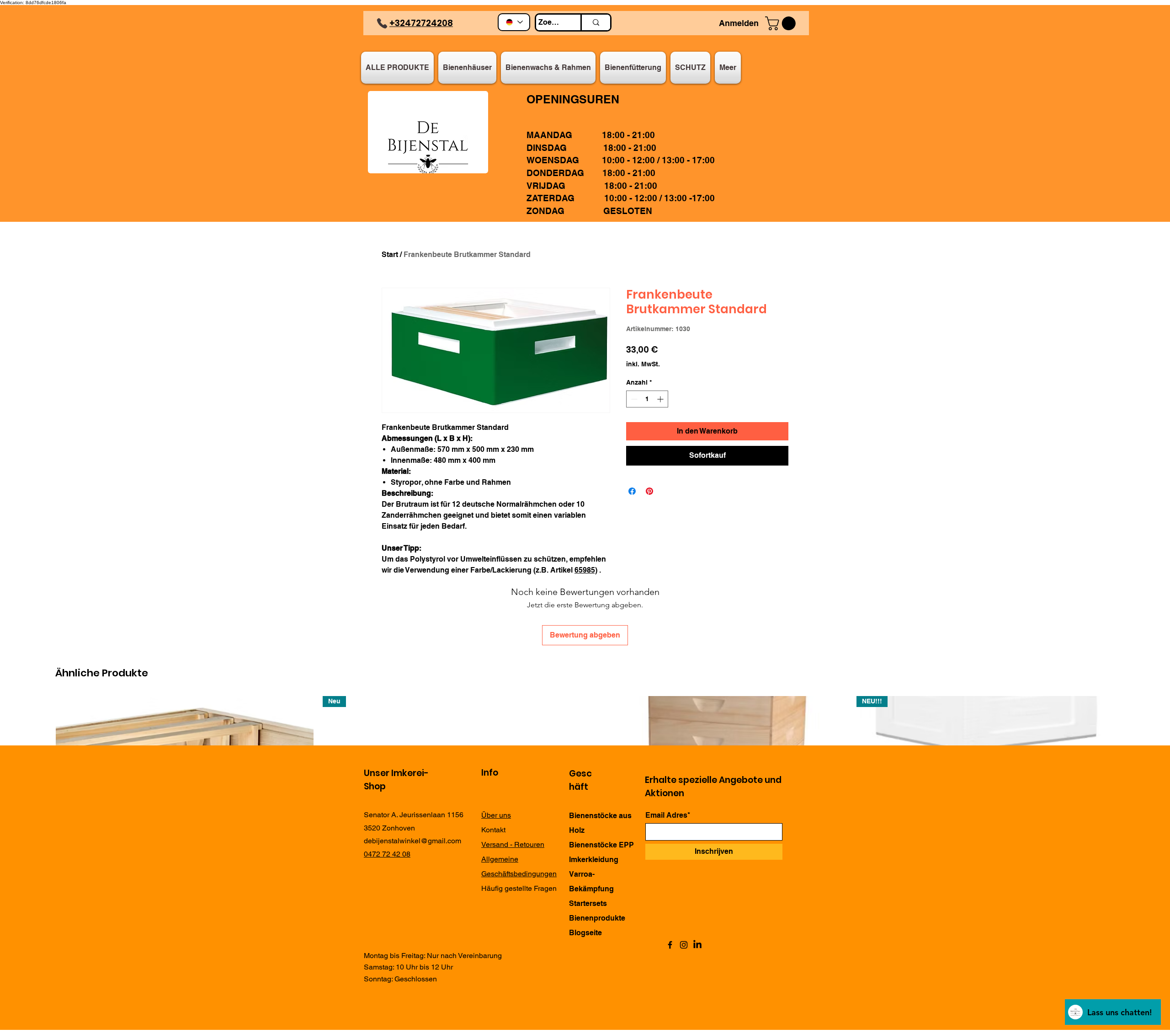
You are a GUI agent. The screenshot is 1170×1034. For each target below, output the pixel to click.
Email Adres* (667, 815)
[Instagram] (684, 945)
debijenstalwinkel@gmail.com (412, 840)
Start (390, 254)
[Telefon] (382, 23)
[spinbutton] (647, 399)
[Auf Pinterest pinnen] (649, 491)
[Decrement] (633, 399)
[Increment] (661, 399)
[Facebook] (670, 945)
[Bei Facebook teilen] (632, 491)
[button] (782, 23)
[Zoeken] (595, 22)
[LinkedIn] (697, 945)
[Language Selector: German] (514, 22)
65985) (585, 570)
